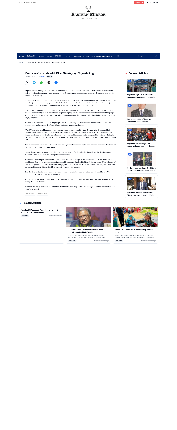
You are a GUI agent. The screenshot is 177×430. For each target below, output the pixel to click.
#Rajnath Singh (42, 193)
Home (21, 56)
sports (68, 56)
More (117, 56)
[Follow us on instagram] (154, 2)
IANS (43, 76)
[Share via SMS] (48, 82)
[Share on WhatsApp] (41, 82)
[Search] (156, 56)
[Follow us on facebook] (148, 2)
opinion (58, 56)
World (49, 56)
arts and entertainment (102, 56)
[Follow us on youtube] (157, 2)
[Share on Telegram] (34, 82)
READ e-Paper (139, 2)
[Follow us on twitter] (151, 2)
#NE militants (30, 193)
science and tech (81, 56)
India (41, 56)
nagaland (31, 56)
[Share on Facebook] (56, 82)
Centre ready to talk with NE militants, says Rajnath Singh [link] (46, 62)
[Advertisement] (88, 36)
